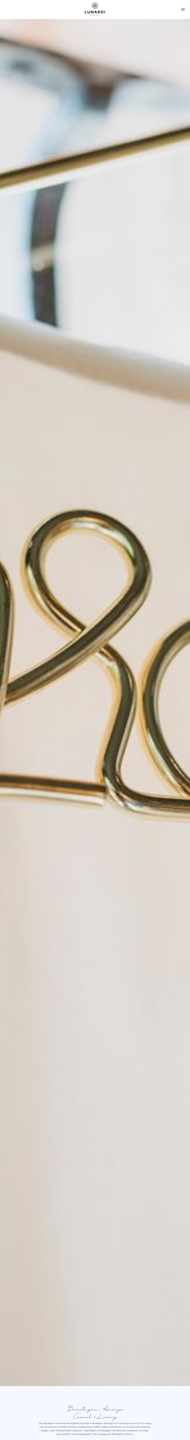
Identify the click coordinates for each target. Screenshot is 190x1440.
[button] (183, 8)
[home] (95, 9)
